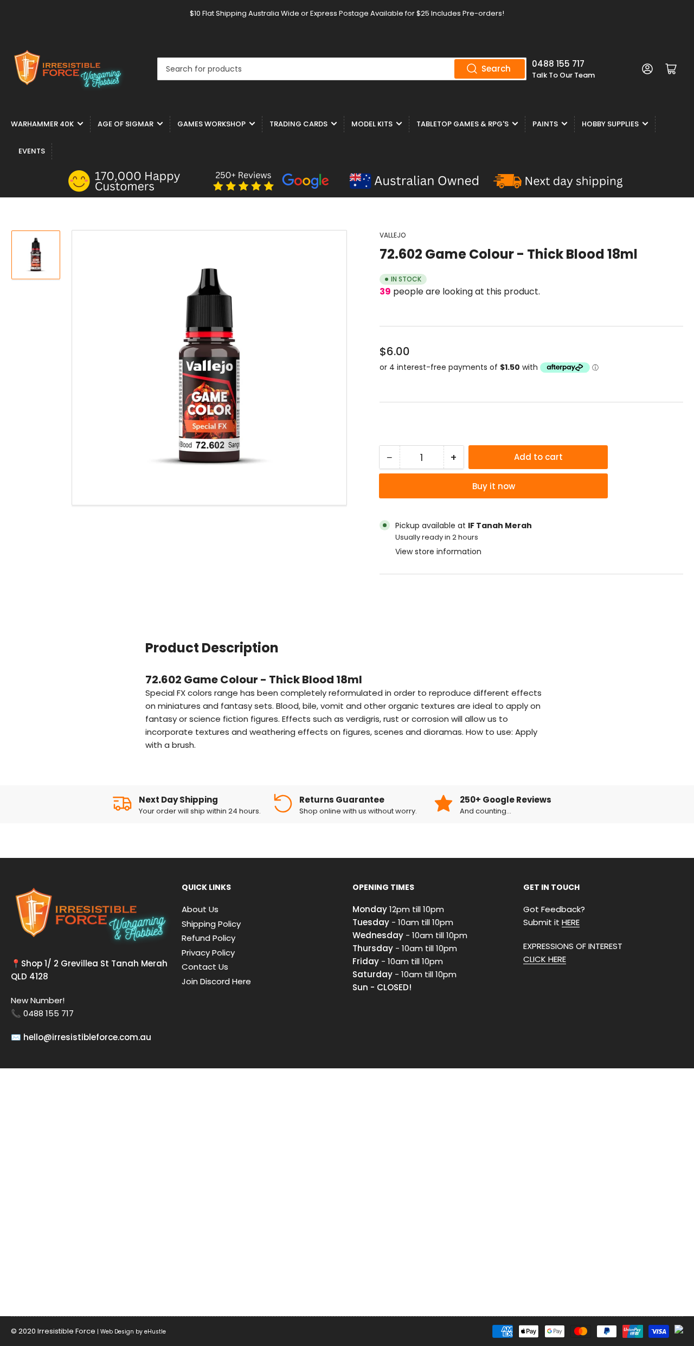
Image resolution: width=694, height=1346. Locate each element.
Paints (545, 124)
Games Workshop (211, 124)
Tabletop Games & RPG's (462, 124)
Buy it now (493, 486)
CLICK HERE (544, 959)
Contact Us (205, 966)
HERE (571, 922)
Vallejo (393, 235)
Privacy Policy (208, 952)
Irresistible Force (66, 1331)
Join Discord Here (216, 981)
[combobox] (341, 68)
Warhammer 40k (42, 124)
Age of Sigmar (125, 124)
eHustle (155, 1332)
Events (31, 151)
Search (496, 68)
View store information (438, 551)
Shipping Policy (211, 924)
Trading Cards (298, 124)
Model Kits (372, 124)
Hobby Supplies (610, 124)
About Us (200, 909)
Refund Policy (208, 938)
